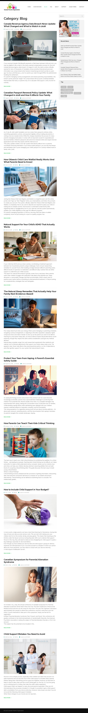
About (57, 6)
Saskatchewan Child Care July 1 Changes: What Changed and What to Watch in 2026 (71, 62)
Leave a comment (26, 29)
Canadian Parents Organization (16, 710)
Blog (45, 6)
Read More (7, 86)
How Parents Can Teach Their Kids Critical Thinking (29, 423)
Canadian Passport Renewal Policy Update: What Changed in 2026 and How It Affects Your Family (28, 93)
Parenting (67, 93)
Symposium (78, 93)
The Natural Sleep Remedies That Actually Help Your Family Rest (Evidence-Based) (30, 292)
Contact (81, 6)
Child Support (67, 90)
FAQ (51, 6)
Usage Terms (72, 6)
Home (29, 6)
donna (17, 29)
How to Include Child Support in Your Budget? (26, 489)
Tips (64, 96)
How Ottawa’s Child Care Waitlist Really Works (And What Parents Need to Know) (29, 160)
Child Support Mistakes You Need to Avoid (24, 634)
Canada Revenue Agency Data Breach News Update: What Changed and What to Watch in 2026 (30, 25)
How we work (37, 6)
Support (63, 6)
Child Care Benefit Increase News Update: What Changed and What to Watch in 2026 (71, 47)
